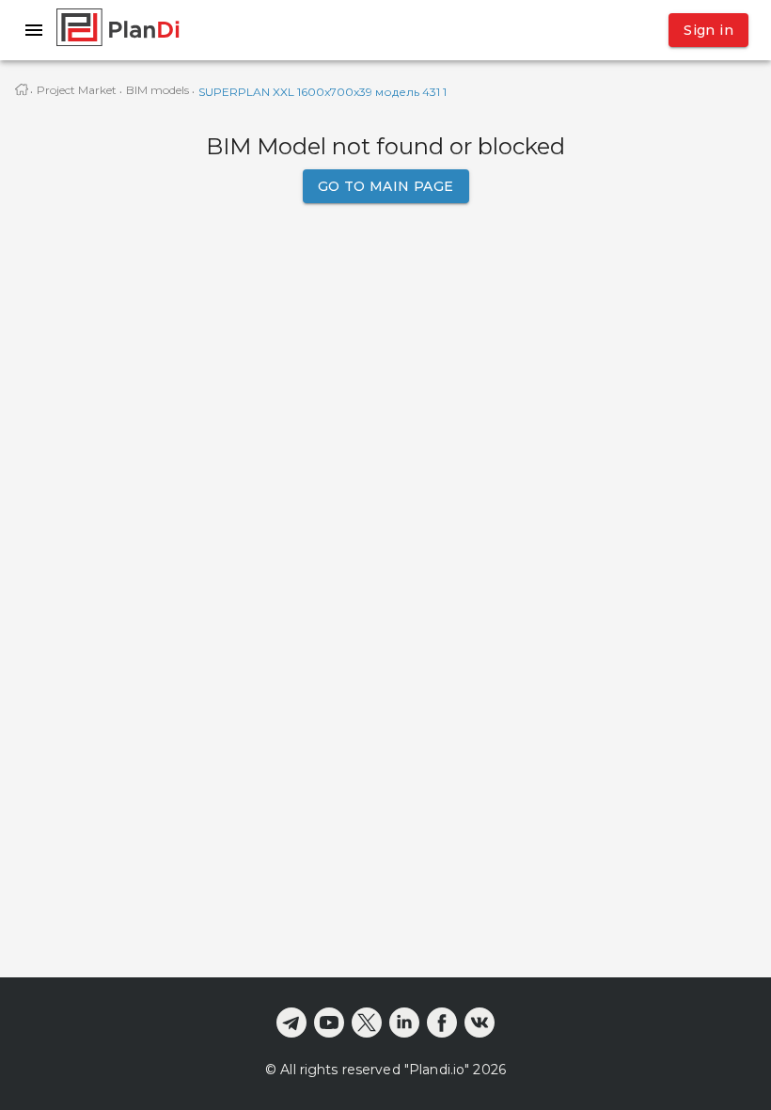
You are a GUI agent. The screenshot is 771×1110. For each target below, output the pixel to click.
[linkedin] (404, 1022)
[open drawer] (33, 30)
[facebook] (442, 1022)
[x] (367, 1022)
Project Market (77, 90)
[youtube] (329, 1022)
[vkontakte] (479, 1022)
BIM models (157, 90)
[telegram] (291, 1022)
